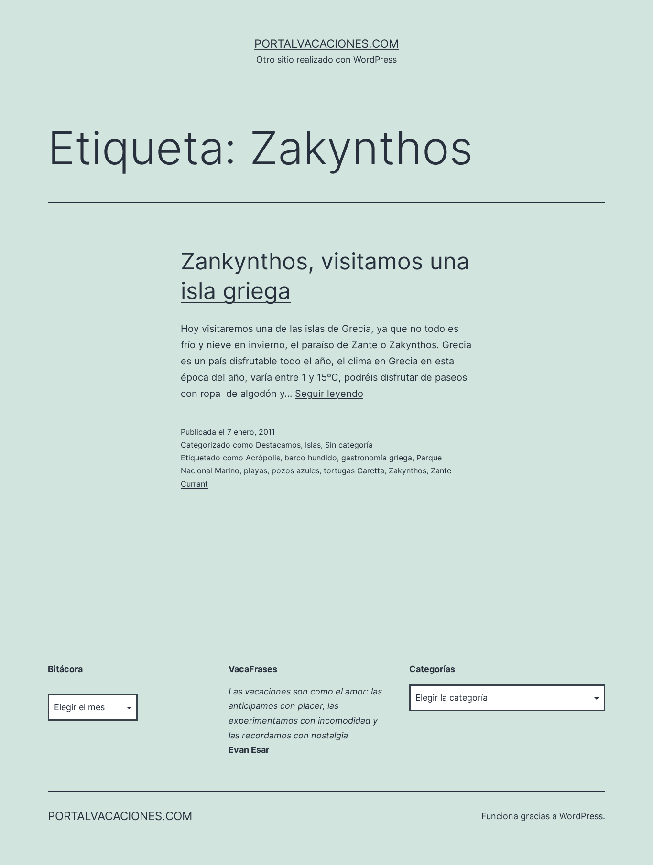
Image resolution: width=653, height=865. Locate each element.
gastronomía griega (376, 457)
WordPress (581, 816)
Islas (313, 444)
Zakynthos (407, 470)
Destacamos (278, 444)
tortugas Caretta (354, 470)
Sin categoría (349, 444)
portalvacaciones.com (326, 44)
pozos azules (295, 470)
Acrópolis (263, 457)
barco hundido (310, 457)
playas (255, 470)
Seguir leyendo (329, 393)
